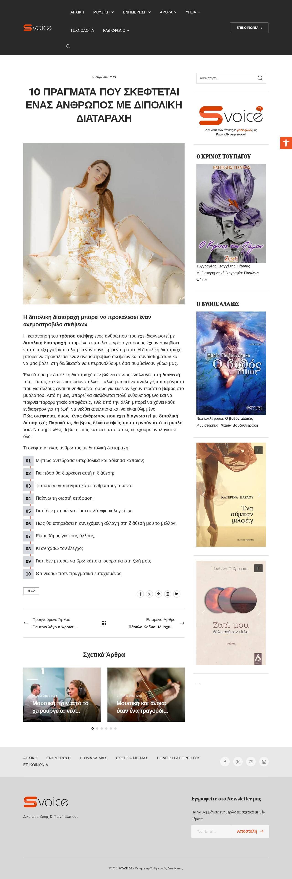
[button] (286, 143)
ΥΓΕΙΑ (191, 12)
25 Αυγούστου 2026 (44, 696)
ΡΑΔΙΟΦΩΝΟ (114, 30)
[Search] (68, 46)
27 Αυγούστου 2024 (103, 77)
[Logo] (37, 28)
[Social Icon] (140, 594)
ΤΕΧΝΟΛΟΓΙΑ (82, 30)
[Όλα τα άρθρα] (104, 623)
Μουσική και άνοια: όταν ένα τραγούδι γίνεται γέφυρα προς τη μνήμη (143, 714)
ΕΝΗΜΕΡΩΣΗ (135, 12)
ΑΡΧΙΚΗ (77, 12)
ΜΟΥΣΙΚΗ (101, 12)
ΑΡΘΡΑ (166, 12)
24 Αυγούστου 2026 (129, 696)
